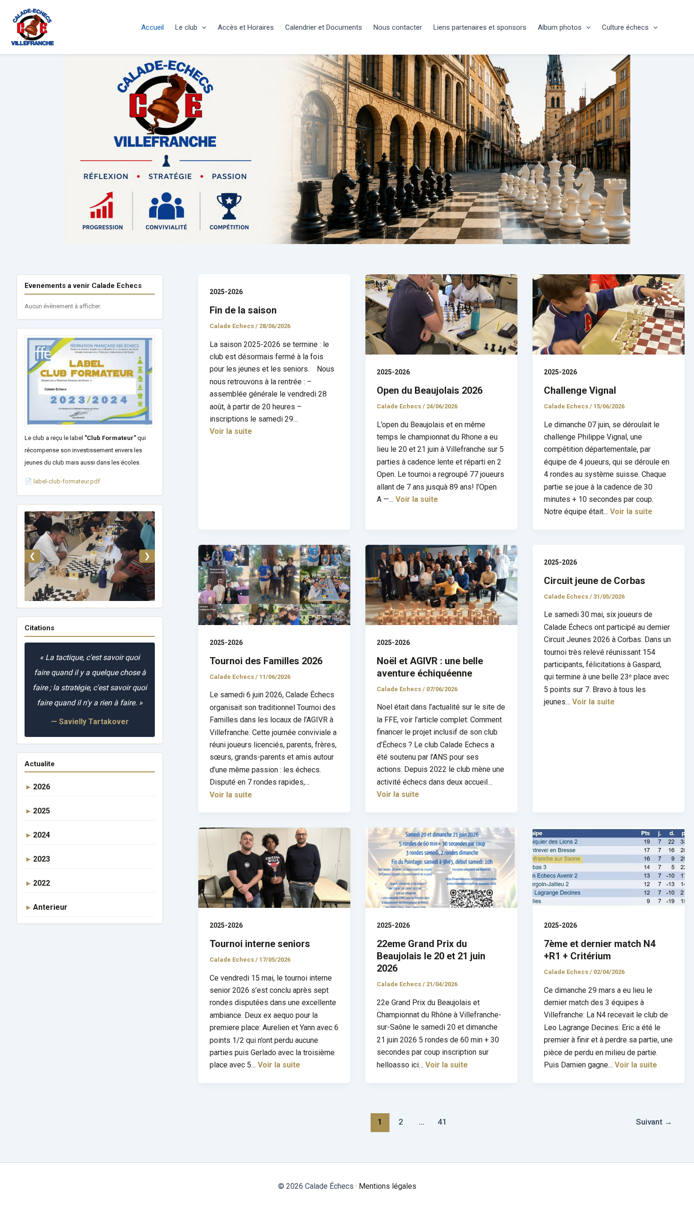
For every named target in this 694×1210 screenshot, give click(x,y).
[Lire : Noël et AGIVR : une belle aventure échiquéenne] (441, 584)
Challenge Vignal (580, 390)
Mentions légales (387, 1186)
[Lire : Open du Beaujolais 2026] (441, 313)
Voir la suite (231, 431)
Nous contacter (397, 27)
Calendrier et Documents (323, 27)
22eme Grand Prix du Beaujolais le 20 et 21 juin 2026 (431, 956)
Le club (186, 27)
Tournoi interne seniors (260, 943)
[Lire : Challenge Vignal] (609, 313)
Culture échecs (625, 27)
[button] (201, 27)
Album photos (560, 27)
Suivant (654, 1121)
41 (442, 1121)
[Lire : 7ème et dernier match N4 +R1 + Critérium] (609, 867)
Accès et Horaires (246, 27)
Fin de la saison (243, 310)
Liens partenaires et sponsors (479, 27)
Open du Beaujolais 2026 (429, 390)
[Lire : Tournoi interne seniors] (274, 867)
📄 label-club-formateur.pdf (62, 481)
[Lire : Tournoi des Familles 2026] (274, 584)
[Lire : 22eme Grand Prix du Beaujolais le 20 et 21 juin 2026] (441, 867)
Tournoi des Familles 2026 (266, 661)
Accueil (152, 27)
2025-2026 (226, 292)
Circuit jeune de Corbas (594, 580)
